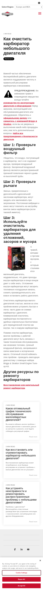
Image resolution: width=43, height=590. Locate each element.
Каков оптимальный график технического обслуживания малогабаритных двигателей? (18, 414)
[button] (39, 13)
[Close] (40, 560)
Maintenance (9, 59)
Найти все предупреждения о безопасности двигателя (20, 136)
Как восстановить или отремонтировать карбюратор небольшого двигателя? (21, 454)
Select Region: (8, 7)
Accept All (21, 586)
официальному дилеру (15, 118)
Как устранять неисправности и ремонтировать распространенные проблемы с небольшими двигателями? (21, 495)
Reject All (21, 579)
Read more (33, 437)
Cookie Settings (21, 573)
